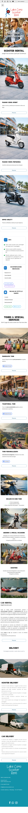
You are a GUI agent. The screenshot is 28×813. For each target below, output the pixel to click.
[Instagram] (7, 1)
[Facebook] (2, 1)
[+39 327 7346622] (10, 1)
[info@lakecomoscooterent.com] (13, 1)
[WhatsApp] (5, 1)
